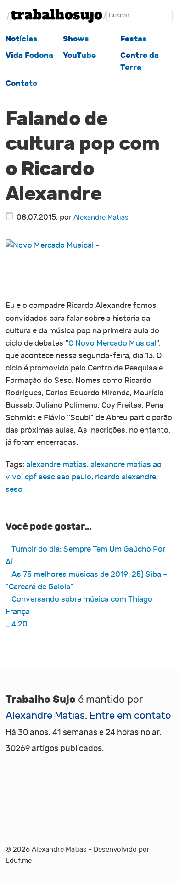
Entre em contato (130, 716)
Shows (76, 39)
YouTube (79, 55)
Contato (21, 83)
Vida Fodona (29, 55)
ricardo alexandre (125, 477)
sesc (14, 489)
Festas (133, 39)
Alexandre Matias (101, 217)
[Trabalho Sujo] (56, 16)
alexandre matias (56, 464)
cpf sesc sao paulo (58, 477)
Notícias (22, 39)
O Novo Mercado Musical (112, 343)
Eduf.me (19, 860)
